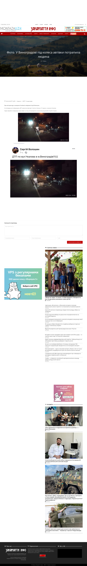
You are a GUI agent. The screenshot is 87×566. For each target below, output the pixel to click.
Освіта (35, 33)
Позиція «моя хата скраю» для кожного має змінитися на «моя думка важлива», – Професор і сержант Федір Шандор (63, 529)
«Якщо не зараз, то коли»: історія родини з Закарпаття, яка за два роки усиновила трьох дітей (63, 298)
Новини (44, 61)
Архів (51, 24)
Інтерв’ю (46, 24)
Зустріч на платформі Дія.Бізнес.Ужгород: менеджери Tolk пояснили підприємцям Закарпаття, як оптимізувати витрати (62, 344)
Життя (36, 24)
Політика (12, 33)
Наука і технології (44, 33)
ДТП (14, 101)
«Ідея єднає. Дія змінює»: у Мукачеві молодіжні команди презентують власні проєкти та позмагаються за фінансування (62, 305)
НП (23, 101)
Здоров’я (60, 33)
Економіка (20, 33)
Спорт (66, 33)
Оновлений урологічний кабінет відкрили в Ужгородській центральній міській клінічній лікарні (63, 460)
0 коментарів (29, 101)
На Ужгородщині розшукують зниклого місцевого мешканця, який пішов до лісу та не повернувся (63, 320)
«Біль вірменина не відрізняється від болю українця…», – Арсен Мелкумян (62, 428)
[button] (84, 34)
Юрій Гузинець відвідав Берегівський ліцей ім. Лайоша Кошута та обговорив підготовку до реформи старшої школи (63, 340)
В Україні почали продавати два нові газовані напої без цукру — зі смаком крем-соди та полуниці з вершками (63, 335)
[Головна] (41, 61)
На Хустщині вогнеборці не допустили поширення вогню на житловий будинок (62, 315)
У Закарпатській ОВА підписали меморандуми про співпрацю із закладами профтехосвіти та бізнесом (63, 354)
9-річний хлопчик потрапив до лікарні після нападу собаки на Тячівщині (62, 310)
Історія (41, 24)
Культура (53, 33)
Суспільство (28, 33)
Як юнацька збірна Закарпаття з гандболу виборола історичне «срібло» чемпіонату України (62, 324)
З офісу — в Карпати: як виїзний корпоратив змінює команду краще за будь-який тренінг (62, 358)
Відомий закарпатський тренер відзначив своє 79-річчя (60, 328)
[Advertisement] (41, 12)
